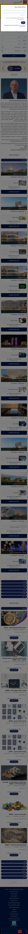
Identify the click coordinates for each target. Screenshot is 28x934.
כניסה (23, 22)
